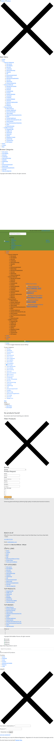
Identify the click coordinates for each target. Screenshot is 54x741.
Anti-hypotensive (11, 366)
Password (3, 729)
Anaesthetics (10, 352)
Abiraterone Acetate (11, 86)
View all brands (10, 626)
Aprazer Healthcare (11, 110)
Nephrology (9, 76)
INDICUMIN (31, 302)
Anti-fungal (10, 365)
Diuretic (9, 380)
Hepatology (9, 81)
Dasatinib (8, 88)
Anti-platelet (10, 368)
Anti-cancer (9, 64)
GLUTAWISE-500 (33, 288)
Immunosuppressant (11, 75)
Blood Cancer (10, 376)
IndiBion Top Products (31, 283)
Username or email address (7, 726)
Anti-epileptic (10, 363)
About (3, 143)
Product (13, 244)
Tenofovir (8, 100)
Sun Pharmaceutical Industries (14, 123)
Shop (3, 61)
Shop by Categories (9, 62)
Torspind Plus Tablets (11, 600)
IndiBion (9, 390)
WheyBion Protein (34, 297)
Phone (5, 481)
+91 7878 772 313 (45, 230)
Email (5, 477)
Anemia (9, 353)
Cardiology (9, 69)
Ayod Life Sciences (10, 111)
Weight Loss (10, 398)
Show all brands (10, 126)
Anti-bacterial (10, 355)
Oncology (9, 395)
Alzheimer (9, 350)
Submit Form (8, 497)
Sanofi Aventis (9, 121)
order (12, 248)
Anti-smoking (10, 369)
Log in (10, 732)
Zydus (7, 124)
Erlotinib (8, 92)
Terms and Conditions (11, 562)
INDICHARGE (32, 306)
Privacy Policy (9, 560)
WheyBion (8, 597)
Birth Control (10, 374)
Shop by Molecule (8, 84)
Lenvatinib (8, 96)
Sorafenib (8, 97)
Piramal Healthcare (11, 118)
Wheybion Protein (10, 137)
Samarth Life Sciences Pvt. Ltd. (13, 119)
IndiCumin (8, 134)
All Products (9, 142)
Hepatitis (8, 72)
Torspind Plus (9, 140)
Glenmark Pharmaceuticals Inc (14, 115)
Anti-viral (8, 67)
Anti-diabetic (9, 65)
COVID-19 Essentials (12, 379)
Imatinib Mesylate (10, 94)
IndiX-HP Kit (9, 139)
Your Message (7, 488)
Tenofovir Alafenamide (12, 102)
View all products (10, 602)
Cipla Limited (9, 113)
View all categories (6, 171)
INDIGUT (30, 293)
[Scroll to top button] (52, 735)
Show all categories (11, 83)
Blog (3, 146)
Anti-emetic (10, 361)
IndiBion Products (8, 127)
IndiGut (8, 135)
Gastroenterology (10, 70)
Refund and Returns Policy (12, 558)
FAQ (7, 557)
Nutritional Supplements (12, 78)
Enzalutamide (9, 91)
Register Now (18, 740)
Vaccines (8, 80)
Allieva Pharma (10, 108)
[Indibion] (5, 1)
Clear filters (9, 406)
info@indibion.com (12, 542)
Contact (4, 145)
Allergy (8, 349)
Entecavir (8, 89)
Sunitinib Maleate (10, 99)
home (12, 242)
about (12, 239)
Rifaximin (8, 105)
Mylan (7, 116)
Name (5, 473)
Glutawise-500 (9, 129)
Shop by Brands (8, 107)
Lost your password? (5, 735)
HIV (7, 73)
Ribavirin (8, 104)
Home (3, 59)
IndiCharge (9, 132)
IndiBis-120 (9, 131)
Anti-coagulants (11, 358)
